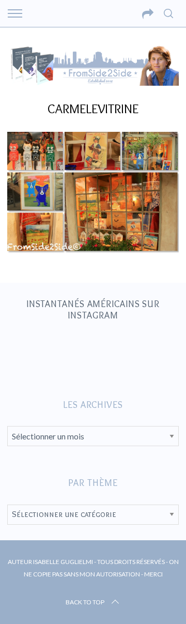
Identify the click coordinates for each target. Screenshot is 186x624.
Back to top (85, 602)
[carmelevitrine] (92, 249)
